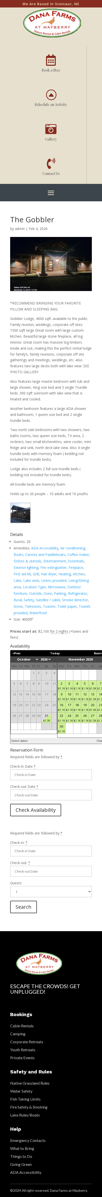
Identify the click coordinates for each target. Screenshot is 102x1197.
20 (92, 707)
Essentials (76, 561)
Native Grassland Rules (30, 1083)
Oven (48, 593)
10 (69, 696)
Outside (35, 593)
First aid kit (22, 574)
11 (77, 696)
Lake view (31, 580)
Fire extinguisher (53, 567)
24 (69, 718)
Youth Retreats (22, 1049)
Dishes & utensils (27, 561)
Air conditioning (72, 548)
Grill (36, 574)
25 (77, 718)
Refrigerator (77, 593)
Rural (18, 600)
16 (61, 707)
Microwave (56, 587)
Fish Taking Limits (25, 1099)
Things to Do (21, 1156)
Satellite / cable (48, 600)
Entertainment (54, 561)
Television (33, 606)
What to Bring (22, 1148)
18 (77, 707)
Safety (29, 600)
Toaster (49, 606)
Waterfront (38, 612)
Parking (60, 593)
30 (61, 728)
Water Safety (21, 1091)
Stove (18, 606)
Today (55, 653)
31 (46, 718)
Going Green (21, 1164)
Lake (17, 580)
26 (84, 718)
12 (84, 696)
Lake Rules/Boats (25, 1115)
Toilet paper (67, 606)
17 (69, 707)
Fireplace (76, 567)
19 (84, 707)
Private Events (22, 1057)
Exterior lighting (26, 567)
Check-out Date (24, 786)
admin (20, 228)
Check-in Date (23, 766)
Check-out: (20, 862)
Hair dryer (48, 574)
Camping (18, 1033)
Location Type (34, 587)
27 (92, 718)
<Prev (16, 653)
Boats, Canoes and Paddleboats (39, 554)
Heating (64, 574)
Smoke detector (75, 600)
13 (92, 696)
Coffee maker (78, 554)
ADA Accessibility (44, 548)
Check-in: (18, 842)
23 (61, 718)
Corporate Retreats (26, 1041)
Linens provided (53, 580)
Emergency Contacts (28, 1140)
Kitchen (79, 574)
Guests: (16, 883)
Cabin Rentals (22, 1025)
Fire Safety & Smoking (29, 1107)
